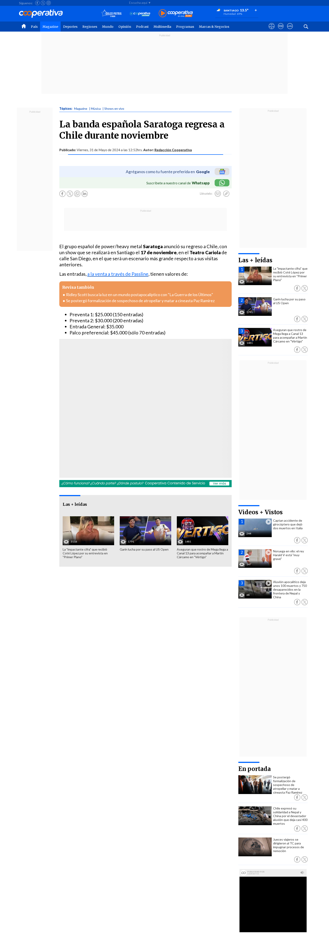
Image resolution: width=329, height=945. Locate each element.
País (34, 27)
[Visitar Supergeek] (290, 30)
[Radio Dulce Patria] (111, 13)
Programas (185, 27)
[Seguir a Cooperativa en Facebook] (37, 3)
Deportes (70, 27)
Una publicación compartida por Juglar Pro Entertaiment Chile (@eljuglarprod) (120, 420)
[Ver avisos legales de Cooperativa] (272, 30)
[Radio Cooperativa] (176, 13)
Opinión (124, 27)
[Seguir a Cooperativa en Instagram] (48, 3)
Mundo (107, 27)
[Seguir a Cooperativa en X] (43, 3)
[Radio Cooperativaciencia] (140, 13)
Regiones (89, 27)
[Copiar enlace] (226, 194)
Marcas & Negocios (214, 27)
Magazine (50, 27)
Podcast (142, 27)
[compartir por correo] (218, 194)
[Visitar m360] (281, 30)
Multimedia (162, 27)
